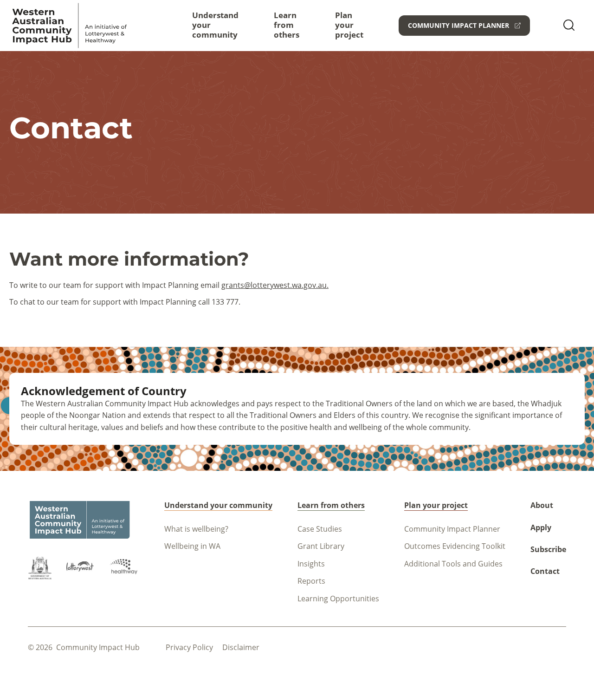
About (541, 505)
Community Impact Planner (452, 529)
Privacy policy (189, 647)
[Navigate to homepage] (69, 25)
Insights (311, 564)
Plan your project (349, 25)
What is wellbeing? (196, 529)
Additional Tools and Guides (453, 564)
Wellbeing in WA (192, 546)
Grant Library (320, 546)
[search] (569, 26)
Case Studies (319, 529)
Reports (311, 581)
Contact (545, 571)
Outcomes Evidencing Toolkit (454, 546)
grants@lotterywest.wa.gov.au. (275, 285)
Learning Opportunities (338, 598)
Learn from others (286, 25)
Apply (540, 527)
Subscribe (548, 549)
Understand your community (215, 25)
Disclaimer (240, 647)
